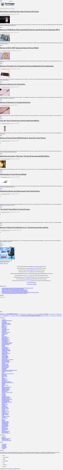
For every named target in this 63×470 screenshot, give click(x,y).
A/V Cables (4, 321)
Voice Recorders (5, 424)
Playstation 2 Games (5, 396)
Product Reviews (25, 315)
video (58, 315)
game (40, 314)
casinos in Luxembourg (27, 278)
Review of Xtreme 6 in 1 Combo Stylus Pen (15, 102)
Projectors (4, 405)
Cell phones (4, 331)
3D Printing (4, 319)
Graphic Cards (4, 351)
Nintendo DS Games (5, 387)
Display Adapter (5, 340)
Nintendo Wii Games (5, 388)
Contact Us (4, 436)
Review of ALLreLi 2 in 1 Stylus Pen (12, 84)
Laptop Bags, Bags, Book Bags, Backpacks (9, 370)
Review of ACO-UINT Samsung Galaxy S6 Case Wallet (19, 48)
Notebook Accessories (6, 389)
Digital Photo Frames (5, 339)
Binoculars (4, 326)
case (30, 314)
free (35, 314)
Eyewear (3, 345)
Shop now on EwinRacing (31, 282)
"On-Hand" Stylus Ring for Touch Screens (15, 209)
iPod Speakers (4, 368)
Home (50, 314)
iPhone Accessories (5, 366)
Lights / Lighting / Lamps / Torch (8, 373)
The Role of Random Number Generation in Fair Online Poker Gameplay (14, 293)
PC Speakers (4, 395)
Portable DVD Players (6, 400)
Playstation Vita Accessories (7, 399)
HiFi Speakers (4, 354)
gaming (46, 314)
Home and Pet (4, 358)
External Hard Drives (5, 344)
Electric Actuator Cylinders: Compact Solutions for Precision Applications (15, 291)
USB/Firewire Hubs (5, 423)
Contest (3, 334)
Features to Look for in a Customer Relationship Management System (14, 290)
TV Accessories (5, 417)
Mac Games (4, 374)
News (3, 386)
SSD (45, 315)
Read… (1, 27)
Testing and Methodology (6, 440)
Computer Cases (5, 333)
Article (11, 314)
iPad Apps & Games (5, 365)
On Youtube (4, 446)
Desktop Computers (5, 337)
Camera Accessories (5, 329)
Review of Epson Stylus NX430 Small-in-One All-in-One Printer (23, 138)
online (13, 315)
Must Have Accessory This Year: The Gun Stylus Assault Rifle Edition (24, 156)
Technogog (11, 468)
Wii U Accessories (5, 428)
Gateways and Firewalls (6, 349)
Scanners (3, 409)
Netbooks (3, 383)
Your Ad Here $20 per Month (31, 284)
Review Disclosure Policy (6, 438)
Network (3, 384)
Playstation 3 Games (5, 398)
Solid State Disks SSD (6, 411)
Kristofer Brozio (5, 14)
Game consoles (4, 347)
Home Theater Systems (6, 361)
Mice (3, 377)
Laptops (3, 371)
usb (53, 315)
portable (19, 315)
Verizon (55, 315)
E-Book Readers (5, 341)
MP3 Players (4, 380)
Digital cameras (5, 338)
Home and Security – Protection (7, 359)
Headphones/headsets (6, 353)
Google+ (3, 448)
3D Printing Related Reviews (7, 320)
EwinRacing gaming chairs (4, 261)
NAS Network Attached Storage (7, 382)
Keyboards (4, 369)
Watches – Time (5, 426)
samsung (42, 315)
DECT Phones (4, 336)
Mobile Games (4, 378)
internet (53, 314)
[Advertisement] (31, 304)
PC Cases (3, 393)
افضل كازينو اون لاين (30, 275)
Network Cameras (5, 385)
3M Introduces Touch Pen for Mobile (13, 174)
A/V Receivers (4, 322)
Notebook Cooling (5, 390)
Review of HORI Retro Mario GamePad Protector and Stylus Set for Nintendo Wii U (30, 30)
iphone (58, 314)
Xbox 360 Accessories (6, 431)
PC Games (4, 394)
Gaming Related (5, 348)
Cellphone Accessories (6, 332)
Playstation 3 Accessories (6, 397)
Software (3, 410)
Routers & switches (5, 408)
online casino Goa (33, 268)
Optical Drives (4, 391)
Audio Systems (4, 325)
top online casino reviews (35, 273)
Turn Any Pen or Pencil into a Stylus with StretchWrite (19, 121)
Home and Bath (5, 355)
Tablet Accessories (5, 413)
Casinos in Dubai (38, 266)
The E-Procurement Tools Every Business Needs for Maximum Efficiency (15, 289)
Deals (3, 335)
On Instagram (4, 447)
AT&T (18, 314)
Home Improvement (5, 360)
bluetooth (21, 314)
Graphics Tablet (5, 352)
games (43, 314)
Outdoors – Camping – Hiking (7, 392)
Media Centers (4, 375)
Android (2, 314)
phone (17, 315)
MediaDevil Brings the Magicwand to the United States (20, 191)
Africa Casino (21, 277)
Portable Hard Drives (5, 401)
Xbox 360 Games (5, 432)
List (5, 315)
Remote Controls (5, 407)
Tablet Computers (5, 414)
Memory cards (4, 376)
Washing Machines (5, 425)
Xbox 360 (3, 430)
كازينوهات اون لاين (29, 280)
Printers (3, 403)
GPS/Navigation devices (6, 350)
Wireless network (5, 429)
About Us (3, 437)
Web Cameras (4, 427)
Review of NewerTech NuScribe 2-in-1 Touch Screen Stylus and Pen (24, 227)
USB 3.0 (3, 420)
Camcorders (4, 328)
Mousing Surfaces (5, 379)
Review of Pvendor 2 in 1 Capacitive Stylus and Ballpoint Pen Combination (27, 66)
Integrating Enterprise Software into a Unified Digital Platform (13, 288)
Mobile (7, 315)
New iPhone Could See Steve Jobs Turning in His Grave (19, 11)
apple (7, 314)
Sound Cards (4, 412)
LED (3, 315)
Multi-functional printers (6, 381)
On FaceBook (4, 444)
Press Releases (4, 402)
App (5, 314)
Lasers (3, 372)
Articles (15, 314)
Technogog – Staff (5, 439)
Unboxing (3, 419)
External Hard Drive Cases (6, 343)
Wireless (60, 315)
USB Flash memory (5, 421)
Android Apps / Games (6, 323)
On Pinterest (4, 445)
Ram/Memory (4, 406)
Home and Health (5, 356)
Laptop (1, 315)
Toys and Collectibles (6, 416)
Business (24, 314)
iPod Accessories (5, 367)
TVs (2, 418)
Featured (3, 346)
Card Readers (4, 330)
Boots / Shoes (4, 327)
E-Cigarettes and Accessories (7, 342)
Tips (52, 315)
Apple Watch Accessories (6, 324)
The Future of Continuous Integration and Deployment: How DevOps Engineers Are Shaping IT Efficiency (20, 292)
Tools (3, 415)
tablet (47, 315)
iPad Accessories (5, 364)
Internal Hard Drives (5, 362)
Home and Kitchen (5, 357)
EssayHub (42, 271)
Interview (3, 363)
